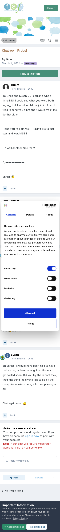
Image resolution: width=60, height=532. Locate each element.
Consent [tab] (11, 214)
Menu (50, 8)
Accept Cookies (15, 526)
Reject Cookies (36, 526)
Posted (22, 88)
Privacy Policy (20, 518)
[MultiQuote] (5, 188)
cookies (23, 508)
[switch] (51, 278)
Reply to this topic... (18, 460)
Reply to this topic (30, 73)
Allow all (30, 313)
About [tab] (49, 214)
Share (15, 477)
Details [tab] (30, 214)
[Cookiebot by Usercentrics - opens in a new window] (42, 206)
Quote (13, 188)
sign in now (32, 436)
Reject (30, 323)
